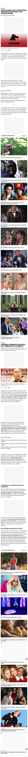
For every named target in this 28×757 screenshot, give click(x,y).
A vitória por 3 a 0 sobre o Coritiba (9, 390)
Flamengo (4, 463)
